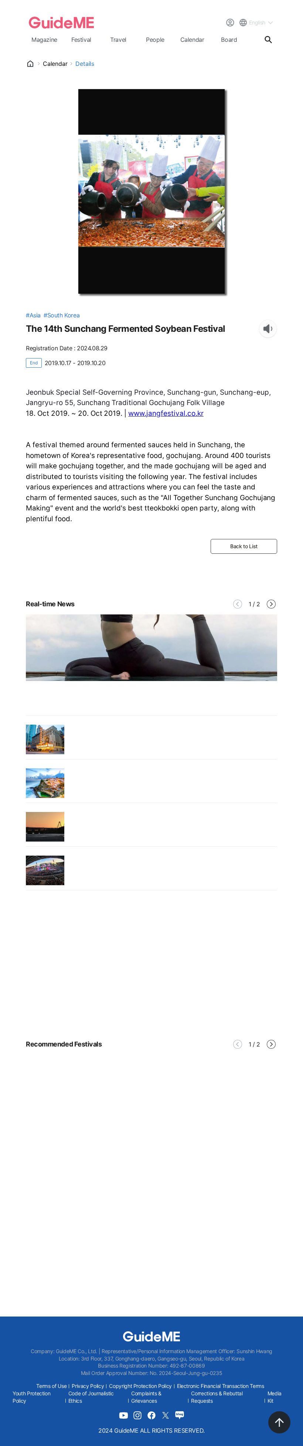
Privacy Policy (88, 1386)
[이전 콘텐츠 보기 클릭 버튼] (238, 604)
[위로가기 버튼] (279, 1422)
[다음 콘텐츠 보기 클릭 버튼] (271, 604)
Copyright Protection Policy (140, 1386)
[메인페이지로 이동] (61, 22)
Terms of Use (51, 1386)
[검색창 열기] (268, 39)
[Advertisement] (151, 964)
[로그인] (230, 22)
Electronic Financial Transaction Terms (220, 1386)
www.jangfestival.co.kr (166, 413)
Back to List (244, 546)
